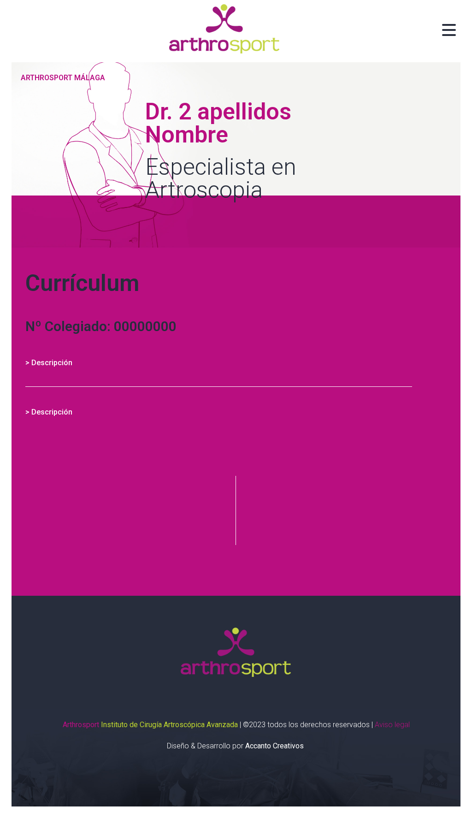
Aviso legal (392, 724)
